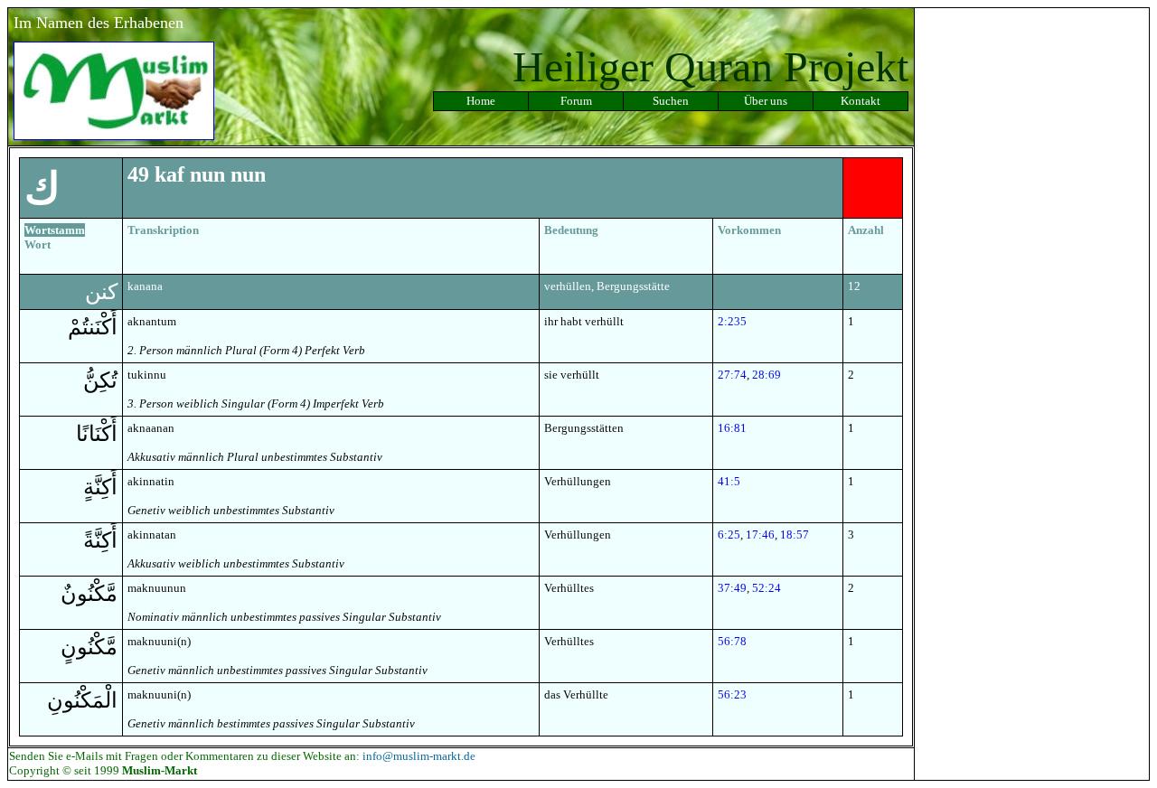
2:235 (732, 321)
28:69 (766, 374)
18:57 (794, 534)
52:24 (766, 588)
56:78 (732, 641)
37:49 (732, 588)
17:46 (760, 534)
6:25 (729, 534)
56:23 (732, 694)
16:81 (732, 428)
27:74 (732, 374)
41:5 (729, 481)
